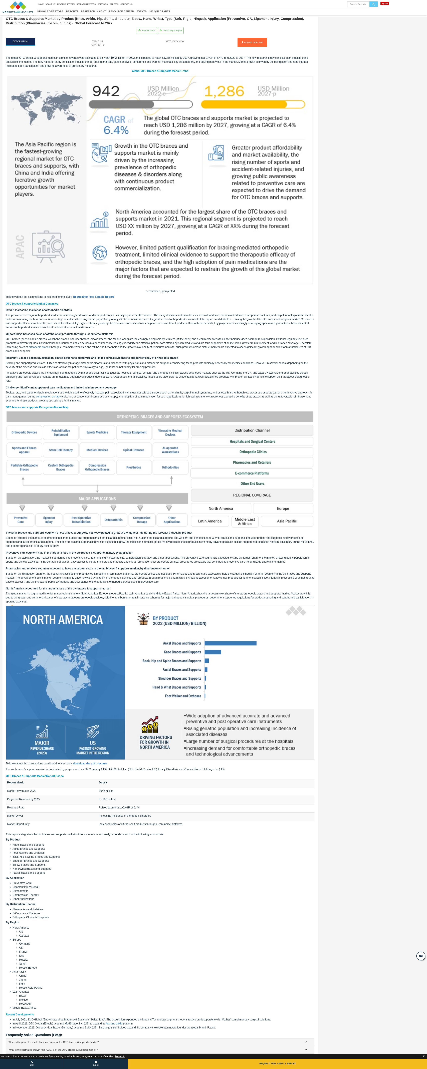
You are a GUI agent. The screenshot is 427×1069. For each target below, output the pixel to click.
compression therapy (48, 396)
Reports (72, 11)
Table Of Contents (97, 43)
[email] (421, 956)
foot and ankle (114, 1023)
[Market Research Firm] (18, 7)
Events (142, 11)
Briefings (103, 4)
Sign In (384, 3)
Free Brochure (148, 30)
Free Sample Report (172, 30)
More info (120, 1056)
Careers (114, 4)
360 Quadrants (159, 11)
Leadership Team (66, 4)
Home (41, 4)
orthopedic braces (39, 347)
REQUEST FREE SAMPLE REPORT (277, 1063)
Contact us (126, 4)
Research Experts (86, 4)
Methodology (175, 41)
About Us (50, 4)
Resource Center (121, 11)
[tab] (160, 1042)
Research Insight (93, 11)
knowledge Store (50, 11)
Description (21, 41)
